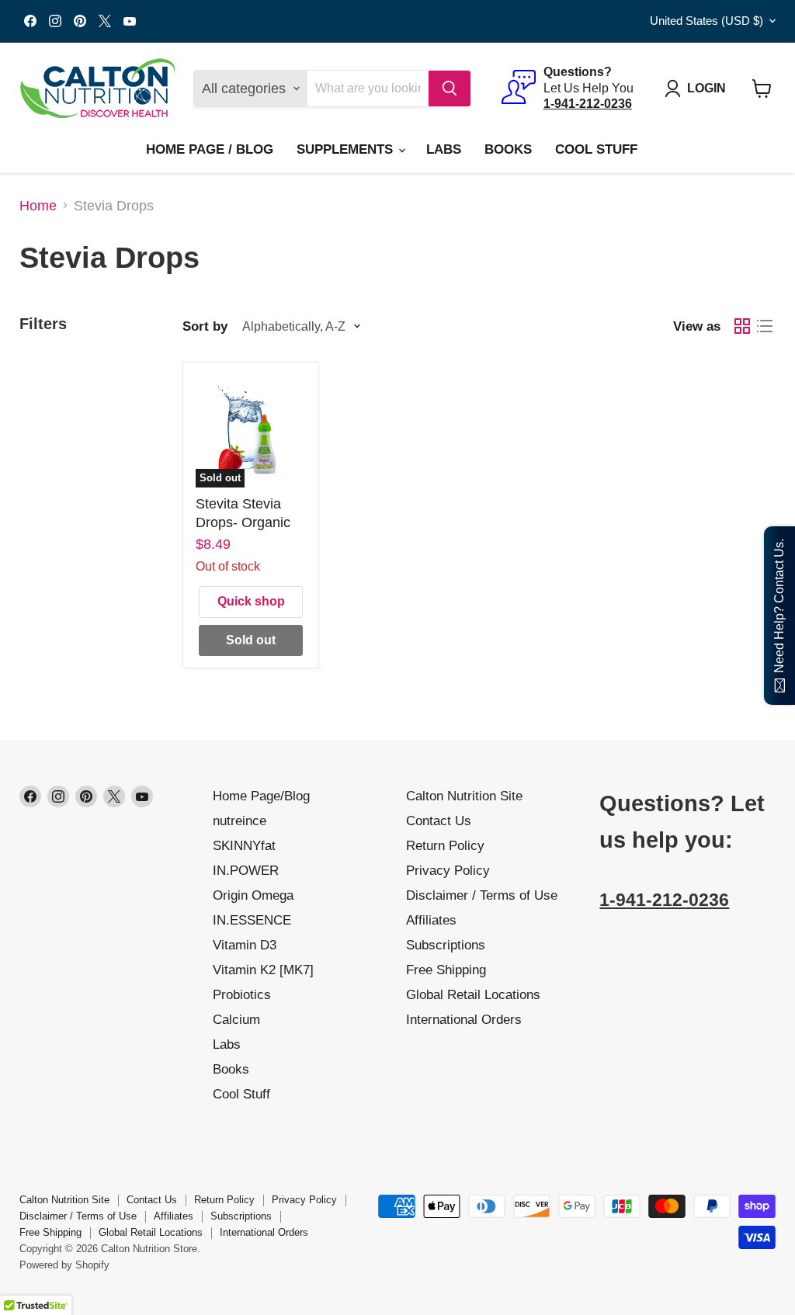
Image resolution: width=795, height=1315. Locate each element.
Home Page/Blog (261, 796)
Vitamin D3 (244, 945)
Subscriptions (445, 945)
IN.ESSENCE (252, 920)
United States (706, 21)
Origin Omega (253, 895)
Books (508, 149)
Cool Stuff (596, 149)
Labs (443, 149)
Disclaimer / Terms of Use (481, 895)
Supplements (347, 149)
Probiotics (242, 994)
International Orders (464, 1019)
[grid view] (742, 326)
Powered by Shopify (64, 1265)
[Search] (449, 88)
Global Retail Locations (473, 994)
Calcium (236, 1019)
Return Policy (445, 845)
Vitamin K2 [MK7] (263, 970)
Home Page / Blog (209, 149)
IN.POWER (246, 870)
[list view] (764, 326)
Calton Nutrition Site (464, 796)
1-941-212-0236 (664, 900)
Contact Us (438, 821)
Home (38, 205)
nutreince (239, 821)
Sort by (204, 326)
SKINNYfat (244, 845)
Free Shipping (446, 970)
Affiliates (431, 920)
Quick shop (251, 601)
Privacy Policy (448, 870)
